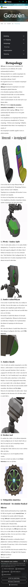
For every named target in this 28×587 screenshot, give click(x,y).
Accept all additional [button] (14, 578)
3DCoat (3, 86)
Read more (13, 566)
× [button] (26, 561)
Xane (2, 23)
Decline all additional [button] (14, 581)
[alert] (14, 573)
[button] (14, 584)
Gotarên (9, 23)
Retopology (7, 46)
